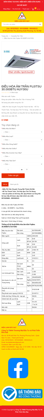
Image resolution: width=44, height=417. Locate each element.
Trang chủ (5, 36)
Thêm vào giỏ (13, 175)
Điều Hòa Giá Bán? (9, 128)
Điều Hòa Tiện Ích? (9, 161)
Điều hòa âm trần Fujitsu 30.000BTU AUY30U (19, 38)
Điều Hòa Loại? (7, 136)
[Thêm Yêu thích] (27, 169)
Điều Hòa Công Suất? (9, 144)
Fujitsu (13, 96)
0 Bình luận (14, 92)
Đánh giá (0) (14, 184)
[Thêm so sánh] (22, 169)
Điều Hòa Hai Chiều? (9, 148)
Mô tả (5, 184)
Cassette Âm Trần (17, 36)
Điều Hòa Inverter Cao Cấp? (12, 153)
